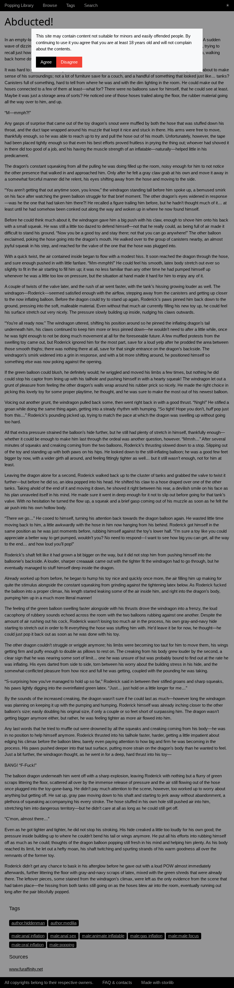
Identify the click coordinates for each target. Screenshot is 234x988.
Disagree (69, 62)
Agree (46, 62)
